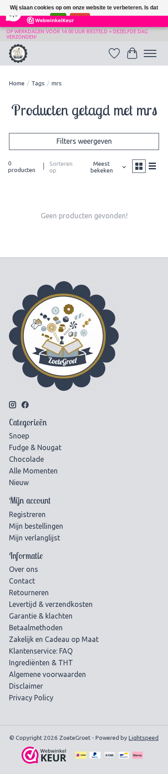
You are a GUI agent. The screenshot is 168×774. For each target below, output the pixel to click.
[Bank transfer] (110, 756)
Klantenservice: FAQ (41, 651)
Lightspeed (144, 737)
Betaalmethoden (36, 628)
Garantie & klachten (41, 616)
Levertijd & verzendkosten (51, 604)
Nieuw (19, 482)
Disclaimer (26, 686)
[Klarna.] (137, 756)
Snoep (19, 436)
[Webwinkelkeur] (44, 761)
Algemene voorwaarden (47, 674)
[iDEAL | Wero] (80, 756)
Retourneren (29, 592)
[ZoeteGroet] (18, 53)
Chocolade (26, 459)
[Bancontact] (123, 756)
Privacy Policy (31, 698)
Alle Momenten (33, 471)
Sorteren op (61, 167)
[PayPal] (95, 756)
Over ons (23, 569)
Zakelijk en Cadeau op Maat (54, 639)
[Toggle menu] (150, 53)
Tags (38, 83)
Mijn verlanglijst (34, 538)
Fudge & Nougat (35, 447)
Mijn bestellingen (36, 526)
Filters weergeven (84, 141)
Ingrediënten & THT (41, 663)
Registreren (27, 514)
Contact (22, 581)
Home (17, 83)
